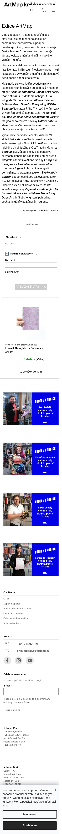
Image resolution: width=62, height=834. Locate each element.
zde (5, 805)
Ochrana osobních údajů (15, 618)
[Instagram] (19, 660)
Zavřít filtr (31, 224)
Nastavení (29, 814)
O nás (6, 598)
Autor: (9, 243)
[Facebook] (7, 660)
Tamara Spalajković (23, 253)
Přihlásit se (13, 710)
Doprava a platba (11, 603)
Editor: (10, 259)
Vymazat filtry (28, 286)
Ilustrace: (12, 272)
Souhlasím (30, 825)
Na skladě (13, 237)
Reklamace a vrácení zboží (17, 608)
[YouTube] (30, 660)
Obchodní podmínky (13, 613)
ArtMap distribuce (12, 623)
